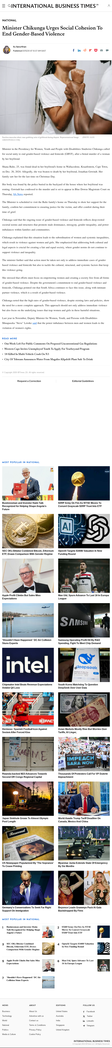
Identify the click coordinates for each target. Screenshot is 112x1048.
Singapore (60, 1025)
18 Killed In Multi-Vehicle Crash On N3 (26, 354)
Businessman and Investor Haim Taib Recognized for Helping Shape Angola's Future (24, 506)
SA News (18, 194)
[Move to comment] (107, 50)
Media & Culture (9, 1034)
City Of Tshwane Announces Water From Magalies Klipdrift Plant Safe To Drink (48, 359)
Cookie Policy (35, 1034)
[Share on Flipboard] (90, 50)
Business (6, 1011)
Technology (7, 1016)
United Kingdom (62, 1030)
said (35, 323)
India (58, 1020)
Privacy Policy (35, 1030)
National (5, 1025)
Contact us (33, 1020)
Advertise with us (36, 1016)
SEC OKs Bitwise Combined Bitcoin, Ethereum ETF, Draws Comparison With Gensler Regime (23, 947)
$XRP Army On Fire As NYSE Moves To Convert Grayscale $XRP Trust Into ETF (76, 930)
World (4, 1020)
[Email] (101, 50)
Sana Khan (21, 46)
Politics (5, 1030)
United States (62, 1011)
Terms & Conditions (37, 1025)
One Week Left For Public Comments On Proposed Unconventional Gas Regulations (50, 344)
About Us (33, 1011)
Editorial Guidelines (83, 381)
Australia (59, 1016)
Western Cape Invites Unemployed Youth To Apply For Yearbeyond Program (46, 349)
